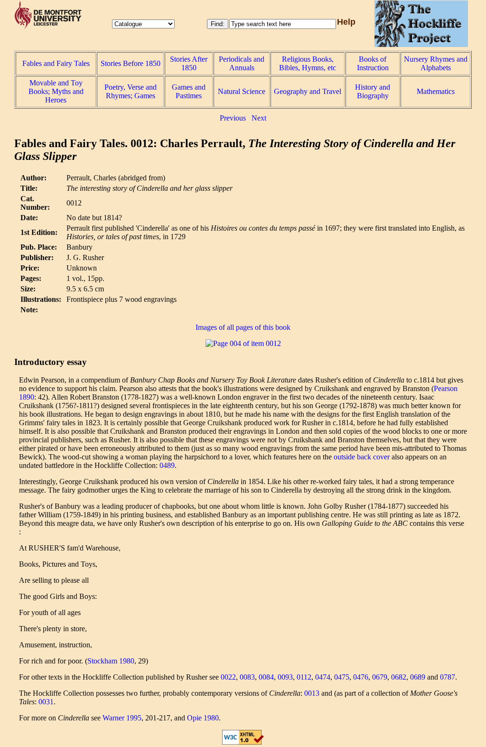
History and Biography (372, 91)
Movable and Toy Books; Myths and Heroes (56, 91)
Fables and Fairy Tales (56, 63)
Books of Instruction (373, 63)
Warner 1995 (122, 718)
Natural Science (241, 91)
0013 (311, 693)
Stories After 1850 (188, 63)
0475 (341, 677)
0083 (247, 677)
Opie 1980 (203, 718)
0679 (379, 677)
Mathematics (436, 91)
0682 (398, 677)
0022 (228, 677)
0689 (417, 677)
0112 (304, 677)
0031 (46, 702)
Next (259, 118)
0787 (447, 677)
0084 (266, 677)
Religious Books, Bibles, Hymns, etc (307, 63)
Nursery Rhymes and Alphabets (435, 63)
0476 (360, 677)
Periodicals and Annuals (241, 63)
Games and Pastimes (189, 91)
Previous (233, 118)
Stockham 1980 (110, 661)
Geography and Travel (307, 91)
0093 (285, 677)
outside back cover (362, 457)
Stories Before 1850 (130, 63)
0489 (167, 465)
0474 (322, 677)
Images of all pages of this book (243, 327)
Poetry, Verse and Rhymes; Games (130, 91)
